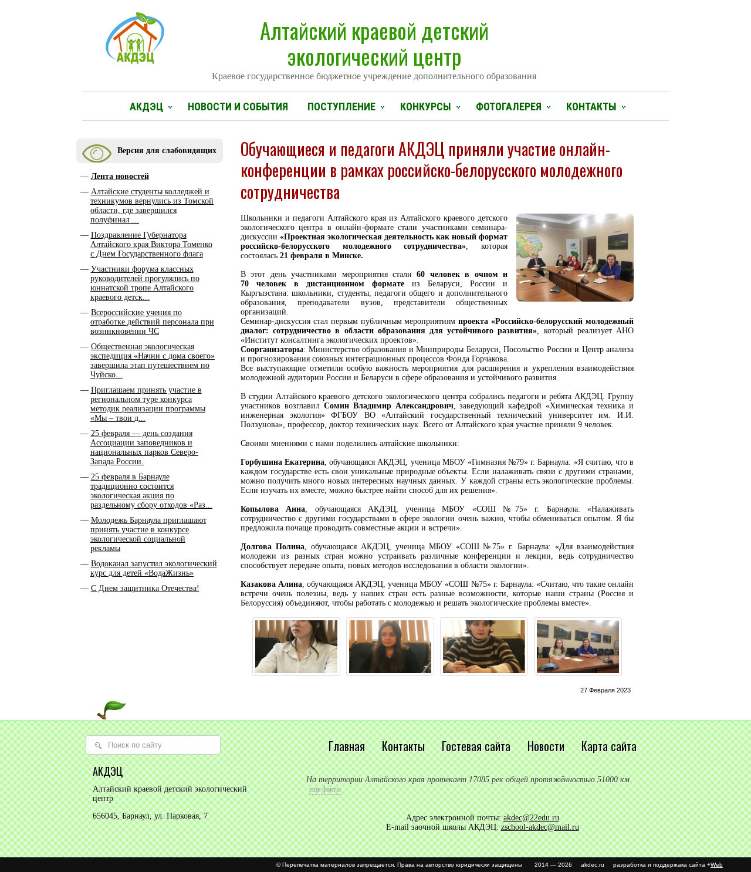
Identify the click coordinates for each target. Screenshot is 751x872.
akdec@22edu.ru (531, 817)
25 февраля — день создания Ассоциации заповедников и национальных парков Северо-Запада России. (144, 447)
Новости (545, 746)
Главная (347, 746)
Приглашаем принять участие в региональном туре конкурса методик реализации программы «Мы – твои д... (147, 404)
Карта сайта (609, 746)
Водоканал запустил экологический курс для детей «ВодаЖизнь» (153, 568)
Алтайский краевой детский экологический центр (374, 47)
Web (717, 864)
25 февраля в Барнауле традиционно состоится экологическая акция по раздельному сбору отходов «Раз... (151, 490)
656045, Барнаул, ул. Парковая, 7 (150, 816)
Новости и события (238, 106)
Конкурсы (425, 106)
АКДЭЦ (146, 106)
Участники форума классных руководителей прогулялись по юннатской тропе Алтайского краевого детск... (144, 283)
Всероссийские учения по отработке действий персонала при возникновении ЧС (152, 322)
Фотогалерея (509, 106)
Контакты (591, 106)
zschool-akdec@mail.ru (540, 827)
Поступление (341, 106)
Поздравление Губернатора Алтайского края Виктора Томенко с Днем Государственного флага (151, 244)
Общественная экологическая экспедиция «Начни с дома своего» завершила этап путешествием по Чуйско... (152, 360)
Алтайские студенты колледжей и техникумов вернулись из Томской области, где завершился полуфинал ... (152, 205)
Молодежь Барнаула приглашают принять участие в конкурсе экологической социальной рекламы (148, 534)
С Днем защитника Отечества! (145, 588)
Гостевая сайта (476, 746)
